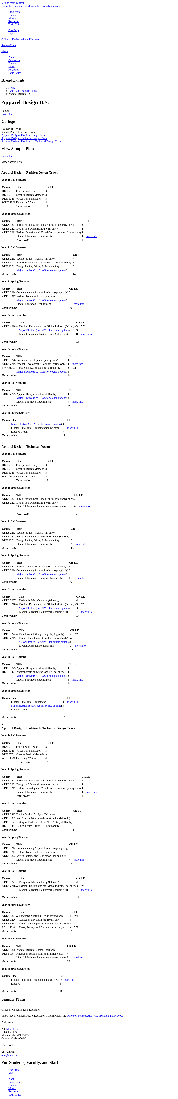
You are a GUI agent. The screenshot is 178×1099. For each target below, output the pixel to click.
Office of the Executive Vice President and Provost (95, 1015)
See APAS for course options (41, 270)
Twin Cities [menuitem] (14, 72)
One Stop (13, 30)
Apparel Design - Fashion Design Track (23, 135)
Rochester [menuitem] (13, 69)
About (11, 1078)
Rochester (13, 21)
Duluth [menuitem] (12, 63)
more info (91, 236)
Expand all (7, 156)
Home (11, 87)
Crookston (14, 11)
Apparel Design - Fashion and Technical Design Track (31, 141)
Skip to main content (12, 2)
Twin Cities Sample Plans (22, 90)
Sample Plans (8, 45)
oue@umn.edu (9, 1055)
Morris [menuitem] (12, 66)
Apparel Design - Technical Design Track (24, 138)
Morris (12, 18)
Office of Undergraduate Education (20, 39)
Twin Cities (14, 24)
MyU (11, 33)
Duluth (12, 15)
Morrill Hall (12, 1028)
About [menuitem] (11, 57)
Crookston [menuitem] (14, 60)
